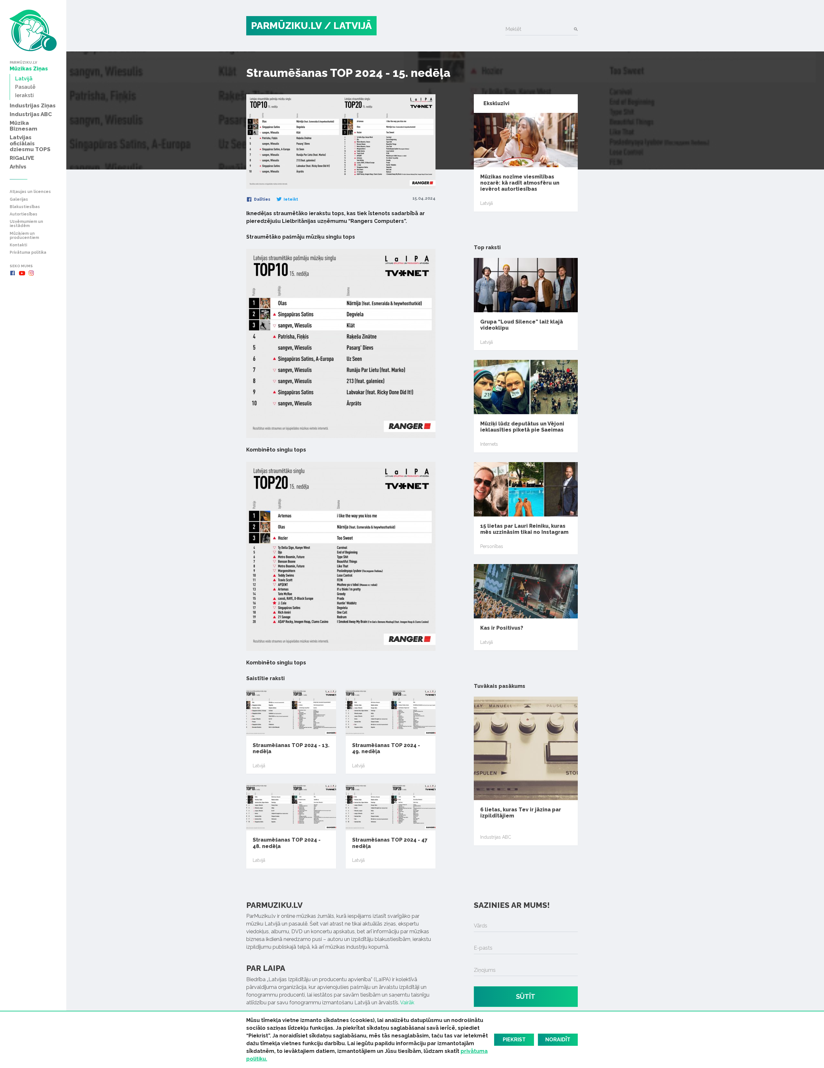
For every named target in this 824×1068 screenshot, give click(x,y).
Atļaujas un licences (30, 192)
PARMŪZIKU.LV (286, 25)
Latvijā (259, 765)
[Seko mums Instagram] (31, 273)
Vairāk (407, 1003)
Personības (491, 546)
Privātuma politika (28, 253)
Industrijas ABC (495, 837)
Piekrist (514, 1039)
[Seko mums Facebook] (12, 273)
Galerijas (19, 199)
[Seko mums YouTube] (22, 273)
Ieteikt (290, 199)
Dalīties (261, 199)
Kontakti (18, 245)
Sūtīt (525, 996)
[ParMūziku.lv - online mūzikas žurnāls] (33, 30)
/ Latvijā (348, 25)
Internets (489, 444)
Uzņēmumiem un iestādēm (26, 224)
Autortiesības (23, 214)
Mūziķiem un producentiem (24, 236)
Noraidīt (557, 1039)
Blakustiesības (25, 207)
